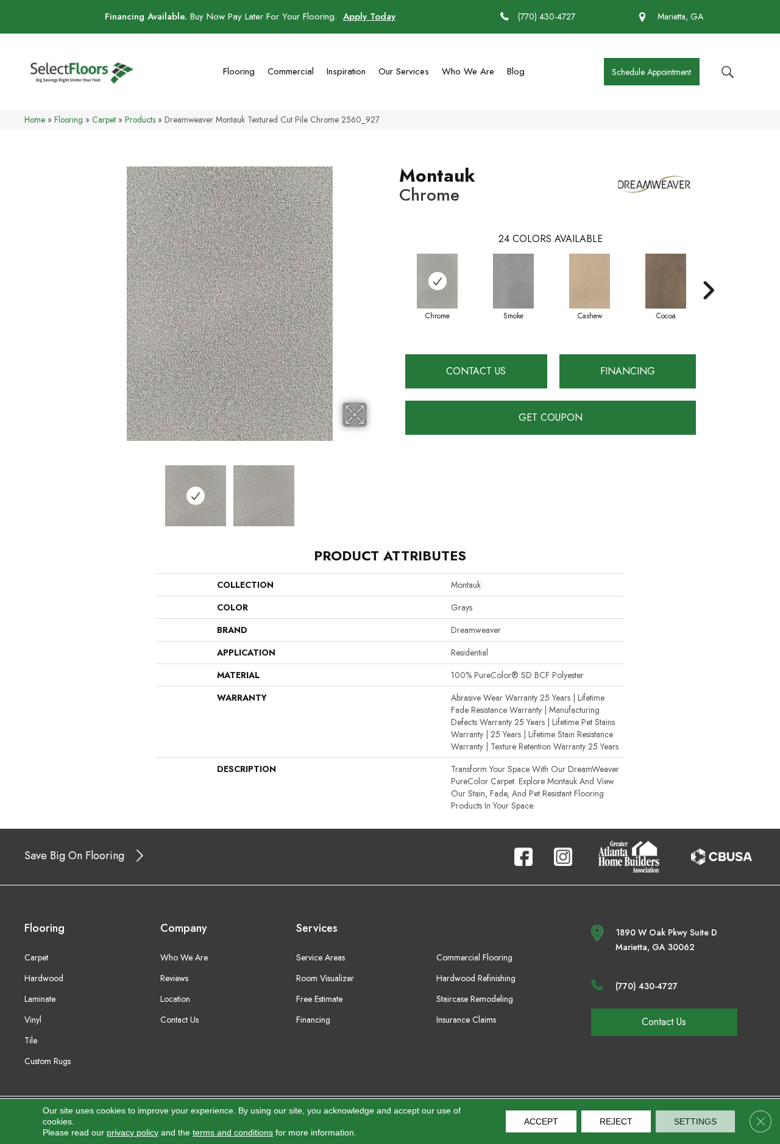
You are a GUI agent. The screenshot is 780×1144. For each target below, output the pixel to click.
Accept (541, 1121)
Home (34, 119)
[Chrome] (437, 281)
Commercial (291, 71)
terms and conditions (233, 1132)
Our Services (403, 71)
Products (140, 119)
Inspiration (346, 71)
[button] (652, 71)
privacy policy (132, 1132)
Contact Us (476, 371)
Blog (516, 71)
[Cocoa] (666, 281)
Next (375, 490)
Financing (627, 371)
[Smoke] (513, 281)
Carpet (104, 119)
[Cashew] (590, 281)
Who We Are (468, 71)
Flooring (239, 71)
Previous (84, 490)
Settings (695, 1121)
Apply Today (369, 16)
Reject (616, 1121)
